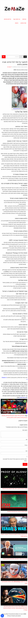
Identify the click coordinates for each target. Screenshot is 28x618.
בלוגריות (22, 416)
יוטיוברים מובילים (10, 416)
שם (26, 439)
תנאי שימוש (23, 23)
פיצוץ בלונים (14, 417)
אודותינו (24, 19)
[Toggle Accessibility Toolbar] (2, 615)
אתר (26, 451)
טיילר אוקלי (17, 416)
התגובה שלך (24, 430)
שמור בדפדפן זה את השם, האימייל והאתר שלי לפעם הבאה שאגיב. (15, 460)
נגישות (16, 23)
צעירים (8, 417)
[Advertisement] (14, 40)
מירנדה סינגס (20, 417)
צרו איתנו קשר (16, 19)
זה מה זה (9, 67)
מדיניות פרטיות (7, 19)
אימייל (26, 445)
